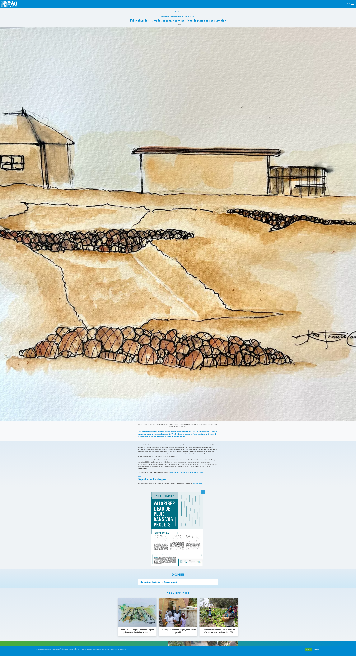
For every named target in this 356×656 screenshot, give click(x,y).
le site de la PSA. (198, 483)
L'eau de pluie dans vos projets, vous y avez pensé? (178, 631)
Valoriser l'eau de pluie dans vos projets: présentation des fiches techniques (137, 631)
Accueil (178, 11)
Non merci (316, 649)
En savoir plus (40, 653)
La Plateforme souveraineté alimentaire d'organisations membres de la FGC (219, 631)
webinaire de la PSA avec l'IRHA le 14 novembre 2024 (186, 472)
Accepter (308, 649)
